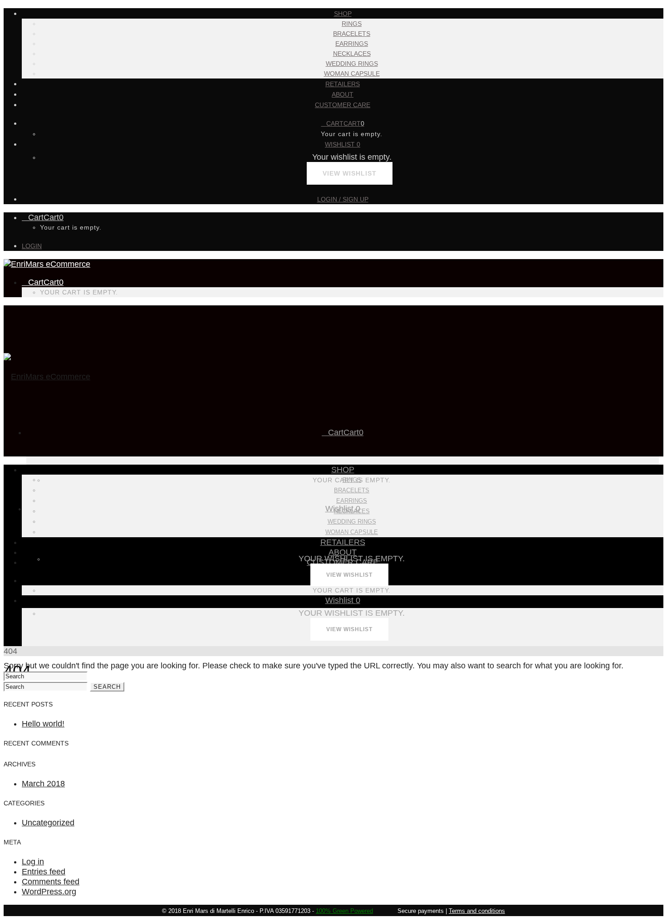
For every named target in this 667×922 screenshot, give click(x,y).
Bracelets (351, 33)
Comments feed (50, 881)
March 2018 (43, 783)
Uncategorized (48, 822)
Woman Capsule (352, 73)
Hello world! (43, 723)
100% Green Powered (344, 910)
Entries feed (43, 871)
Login (32, 246)
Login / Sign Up (342, 199)
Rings (352, 23)
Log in (33, 861)
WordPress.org (49, 891)
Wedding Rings (352, 63)
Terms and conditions (477, 910)
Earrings (351, 43)
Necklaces (352, 53)
